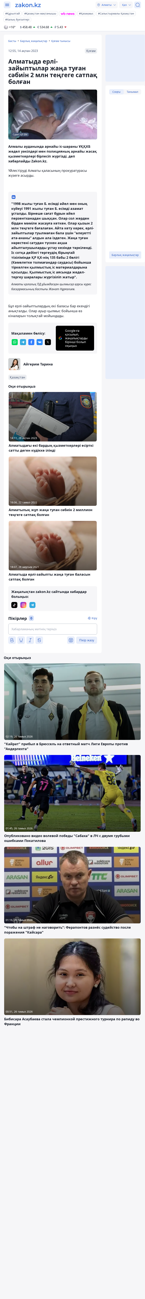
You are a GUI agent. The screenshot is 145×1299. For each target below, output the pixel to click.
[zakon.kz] (28, 5)
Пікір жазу (86, 640)
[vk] (39, 342)
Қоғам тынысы (60, 41)
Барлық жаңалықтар (33, 41)
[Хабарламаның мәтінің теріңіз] (52, 629)
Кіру (94, 618)
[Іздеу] (137, 5)
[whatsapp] (14, 342)
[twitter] (47, 342)
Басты (12, 41)
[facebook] (31, 342)
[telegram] (23, 342)
